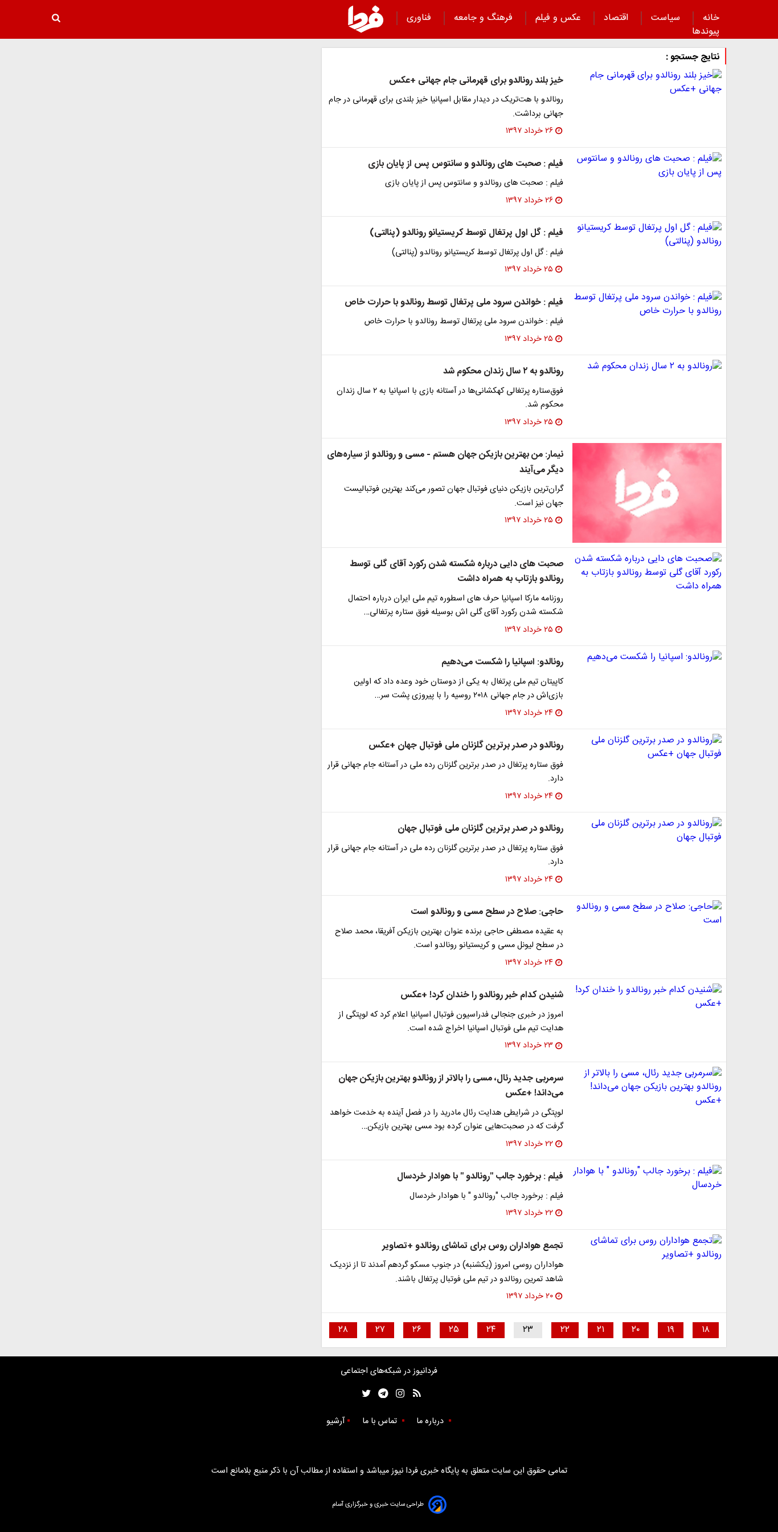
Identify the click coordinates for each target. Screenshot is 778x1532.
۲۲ (565, 1330)
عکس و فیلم (559, 18)
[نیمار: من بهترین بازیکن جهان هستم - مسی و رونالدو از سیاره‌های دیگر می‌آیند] (647, 493)
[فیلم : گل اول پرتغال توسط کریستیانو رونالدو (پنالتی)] (647, 235)
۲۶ (416, 1330)
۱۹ (670, 1330)
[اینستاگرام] (397, 1393)
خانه (711, 18)
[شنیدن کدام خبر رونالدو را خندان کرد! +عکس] (647, 997)
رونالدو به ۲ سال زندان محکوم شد (503, 371)
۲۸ (343, 1330)
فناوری (420, 18)
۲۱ (600, 1330)
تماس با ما (380, 1421)
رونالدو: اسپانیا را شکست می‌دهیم (502, 662)
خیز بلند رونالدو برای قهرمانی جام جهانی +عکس (476, 80)
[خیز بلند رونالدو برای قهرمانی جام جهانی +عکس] (647, 82)
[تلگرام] (379, 1393)
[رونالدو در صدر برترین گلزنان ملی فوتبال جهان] (647, 830)
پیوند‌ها (705, 31)
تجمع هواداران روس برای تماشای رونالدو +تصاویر (472, 1246)
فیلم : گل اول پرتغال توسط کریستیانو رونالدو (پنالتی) (466, 233)
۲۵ (454, 1330)
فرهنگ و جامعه (484, 18)
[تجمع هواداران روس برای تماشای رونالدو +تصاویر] (647, 1248)
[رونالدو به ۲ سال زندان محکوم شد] (647, 366)
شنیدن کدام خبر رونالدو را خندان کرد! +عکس (481, 995)
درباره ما (431, 1421)
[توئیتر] (364, 1393)
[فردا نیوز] (365, 19)
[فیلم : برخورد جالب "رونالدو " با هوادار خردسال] (647, 1178)
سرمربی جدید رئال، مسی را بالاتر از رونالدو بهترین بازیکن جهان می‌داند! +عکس (450, 1086)
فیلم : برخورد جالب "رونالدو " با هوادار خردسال (480, 1176)
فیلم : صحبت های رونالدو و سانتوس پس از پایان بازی (465, 164)
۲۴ (491, 1330)
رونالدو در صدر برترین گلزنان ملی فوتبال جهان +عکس (465, 745)
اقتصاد (617, 18)
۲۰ (636, 1330)
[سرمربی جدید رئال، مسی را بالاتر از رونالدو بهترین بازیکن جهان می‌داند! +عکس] (647, 1087)
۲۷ (380, 1330)
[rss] (413, 1393)
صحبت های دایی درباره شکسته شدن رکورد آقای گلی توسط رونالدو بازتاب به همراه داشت (456, 571)
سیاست (667, 18)
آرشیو (335, 1421)
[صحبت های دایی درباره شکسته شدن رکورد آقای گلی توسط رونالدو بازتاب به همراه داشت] (647, 573)
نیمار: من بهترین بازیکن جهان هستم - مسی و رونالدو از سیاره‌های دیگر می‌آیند (445, 462)
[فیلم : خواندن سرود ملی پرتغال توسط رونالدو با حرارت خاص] (647, 304)
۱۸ (706, 1330)
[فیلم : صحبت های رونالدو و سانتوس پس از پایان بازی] (647, 166)
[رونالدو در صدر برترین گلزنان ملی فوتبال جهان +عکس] (647, 747)
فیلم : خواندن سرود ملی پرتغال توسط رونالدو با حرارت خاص (454, 302)
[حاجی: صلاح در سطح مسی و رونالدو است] (647, 914)
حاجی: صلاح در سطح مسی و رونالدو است (487, 912)
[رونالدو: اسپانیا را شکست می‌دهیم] (647, 657)
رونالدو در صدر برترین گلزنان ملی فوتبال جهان (480, 828)
